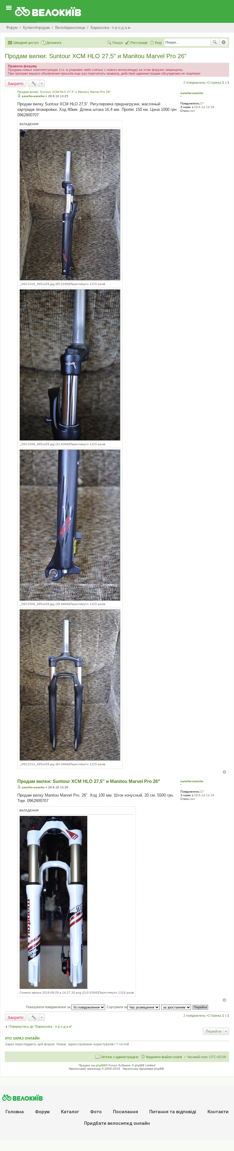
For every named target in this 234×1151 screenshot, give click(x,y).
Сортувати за (117, 1007)
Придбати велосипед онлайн (117, 1123)
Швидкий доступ (26, 42)
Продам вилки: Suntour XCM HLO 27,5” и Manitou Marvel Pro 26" (95, 56)
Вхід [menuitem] (158, 42)
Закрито (15, 83)
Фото (96, 1111)
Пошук (214, 42)
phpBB (100, 1065)
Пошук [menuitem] (117, 42)
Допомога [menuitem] (53, 42)
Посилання (125, 1111)
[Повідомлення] (19, 96)
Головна (14, 1111)
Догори (224, 772)
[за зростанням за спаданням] (176, 1007)
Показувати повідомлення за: (48, 1007)
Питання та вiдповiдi (172, 1111)
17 (202, 103)
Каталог (70, 1111)
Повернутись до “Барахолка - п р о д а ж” (40, 1026)
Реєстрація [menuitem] (138, 42)
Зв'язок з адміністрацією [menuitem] (119, 1057)
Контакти (218, 1111)
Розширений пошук (223, 42)
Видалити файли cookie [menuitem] (164, 1057)
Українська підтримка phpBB (143, 1068)
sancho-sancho (191, 93)
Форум (42, 1111)
